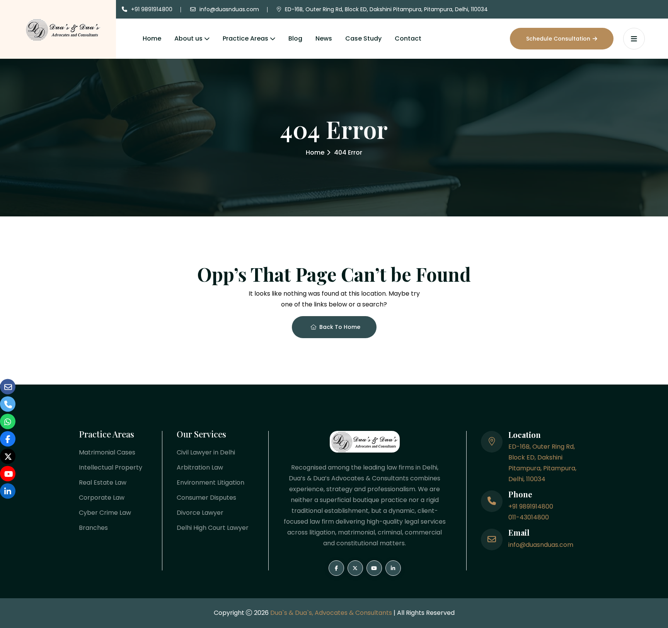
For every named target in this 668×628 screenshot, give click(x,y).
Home (152, 38)
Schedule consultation (558, 39)
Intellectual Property (110, 467)
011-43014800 (528, 517)
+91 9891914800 (151, 9)
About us (188, 38)
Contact (408, 38)
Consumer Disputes (206, 498)
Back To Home (339, 327)
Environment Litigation (210, 482)
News (323, 38)
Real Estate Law (102, 482)
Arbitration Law (200, 467)
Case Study (363, 38)
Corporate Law (101, 498)
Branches (93, 528)
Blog (295, 38)
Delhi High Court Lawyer (213, 528)
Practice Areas (245, 38)
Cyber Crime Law (105, 513)
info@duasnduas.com (229, 9)
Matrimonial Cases (107, 452)
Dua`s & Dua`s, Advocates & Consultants (332, 612)
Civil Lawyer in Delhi (206, 452)
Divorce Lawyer (200, 513)
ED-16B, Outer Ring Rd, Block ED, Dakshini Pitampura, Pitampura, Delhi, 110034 (386, 9)
